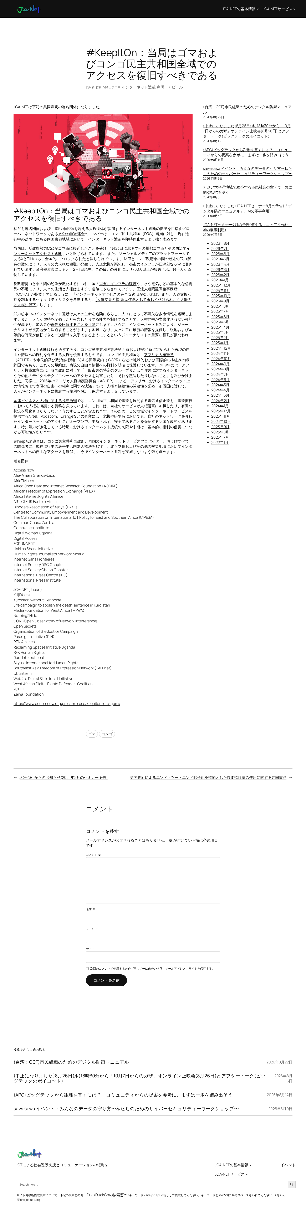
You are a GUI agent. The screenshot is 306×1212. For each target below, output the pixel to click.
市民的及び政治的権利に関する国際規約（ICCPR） (79, 359)
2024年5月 (220, 384)
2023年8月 (220, 431)
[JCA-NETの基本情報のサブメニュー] (257, 9)
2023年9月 (220, 426)
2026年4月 (220, 264)
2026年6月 (220, 253)
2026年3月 (220, 269)
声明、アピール (170, 86)
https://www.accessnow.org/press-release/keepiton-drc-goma (67, 703)
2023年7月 (220, 437)
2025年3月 (220, 332)
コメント (93, 855)
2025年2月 (220, 337)
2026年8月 (220, 243)
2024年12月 (221, 348)
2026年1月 (220, 279)
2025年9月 (220, 300)
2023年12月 (221, 410)
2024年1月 (220, 405)
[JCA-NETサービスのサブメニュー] (294, 9)
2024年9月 (220, 363)
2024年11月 (220, 353)
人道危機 (103, 264)
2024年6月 (220, 379)
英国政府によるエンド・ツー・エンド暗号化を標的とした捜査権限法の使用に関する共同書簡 (208, 777)
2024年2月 (220, 400)
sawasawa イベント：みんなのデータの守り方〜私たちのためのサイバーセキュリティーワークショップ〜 (247, 171)
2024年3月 (220, 395)
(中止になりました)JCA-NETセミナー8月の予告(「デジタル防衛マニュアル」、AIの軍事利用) (247, 208)
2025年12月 (221, 285)
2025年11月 (220, 290)
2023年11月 (220, 416)
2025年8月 (220, 306)
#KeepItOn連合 (71, 233)
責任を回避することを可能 (73, 324)
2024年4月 (220, 389)
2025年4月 (220, 327)
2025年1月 (220, 342)
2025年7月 (220, 311)
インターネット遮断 (138, 86)
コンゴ (107, 733)
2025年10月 (221, 295)
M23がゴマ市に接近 (63, 248)
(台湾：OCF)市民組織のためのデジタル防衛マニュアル (71, 1062)
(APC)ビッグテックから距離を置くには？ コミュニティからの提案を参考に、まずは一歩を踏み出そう (247, 152)
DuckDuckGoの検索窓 (105, 1194)
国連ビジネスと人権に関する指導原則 (45, 400)
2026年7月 (220, 248)
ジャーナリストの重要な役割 (146, 334)
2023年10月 (221, 421)
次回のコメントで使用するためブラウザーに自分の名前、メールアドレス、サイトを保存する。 (152, 968)
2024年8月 (220, 368)
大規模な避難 (66, 264)
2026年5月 (220, 258)
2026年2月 (220, 274)
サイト (90, 949)
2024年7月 (220, 374)
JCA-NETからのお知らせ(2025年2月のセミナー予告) (64, 777)
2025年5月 (220, 321)
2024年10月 (221, 358)
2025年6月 (220, 316)
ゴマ (92, 733)
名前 (90, 909)
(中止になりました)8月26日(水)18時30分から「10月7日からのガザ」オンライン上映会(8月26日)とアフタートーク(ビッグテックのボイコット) (247, 131)
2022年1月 (220, 442)
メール (92, 929)
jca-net (102, 86)
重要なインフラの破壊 (118, 283)
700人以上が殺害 (147, 269)
